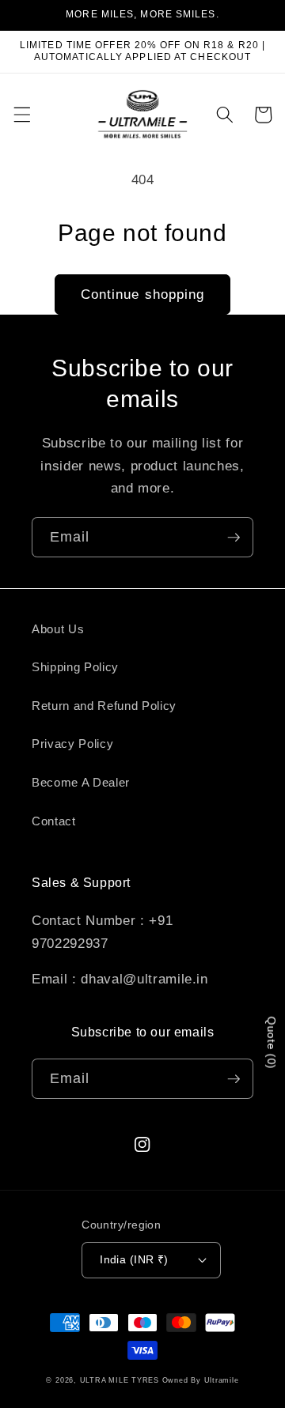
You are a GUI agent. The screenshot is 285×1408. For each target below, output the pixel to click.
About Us (58, 629)
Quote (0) (271, 1042)
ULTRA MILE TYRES (119, 1380)
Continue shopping (143, 294)
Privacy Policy (72, 743)
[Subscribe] (234, 537)
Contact (54, 821)
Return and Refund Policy (104, 705)
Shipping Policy (75, 667)
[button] (21, 115)
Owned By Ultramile (200, 1380)
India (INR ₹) (134, 1259)
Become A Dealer (81, 782)
